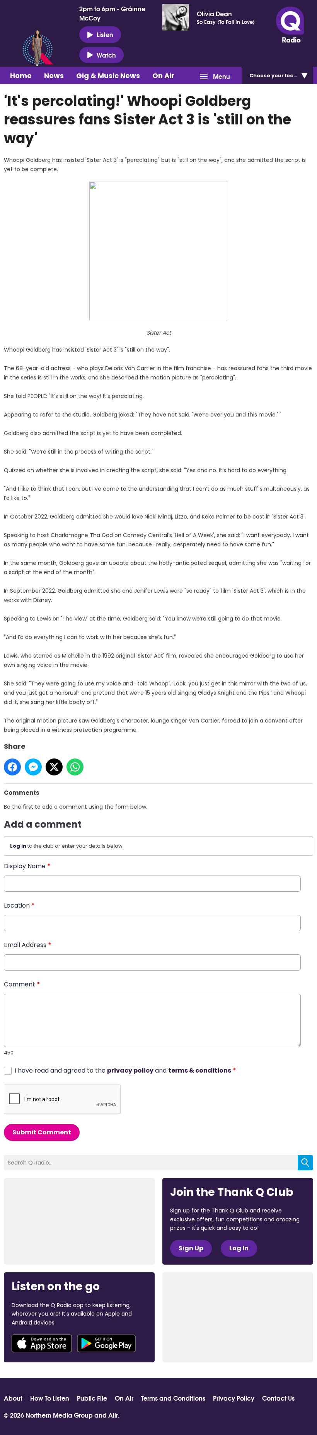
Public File (92, 1398)
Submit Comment (41, 1132)
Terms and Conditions (173, 1398)
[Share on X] (54, 766)
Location (19, 905)
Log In (239, 1248)
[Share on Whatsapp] (75, 766)
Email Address (27, 944)
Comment (22, 984)
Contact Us (278, 1398)
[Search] (305, 1162)
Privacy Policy (233, 1398)
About (13, 1398)
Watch (106, 55)
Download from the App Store (42, 1343)
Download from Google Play (106, 1343)
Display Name (27, 866)
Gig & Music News (108, 75)
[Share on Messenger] (33, 766)
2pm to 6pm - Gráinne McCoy (112, 13)
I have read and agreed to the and (125, 1070)
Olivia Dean (214, 13)
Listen (105, 34)
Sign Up (191, 1248)
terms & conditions (199, 1070)
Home (21, 75)
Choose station (281, 75)
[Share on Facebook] (12, 766)
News (54, 75)
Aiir (113, 1415)
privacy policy (130, 1070)
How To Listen (49, 1398)
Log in (18, 846)
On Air (163, 75)
